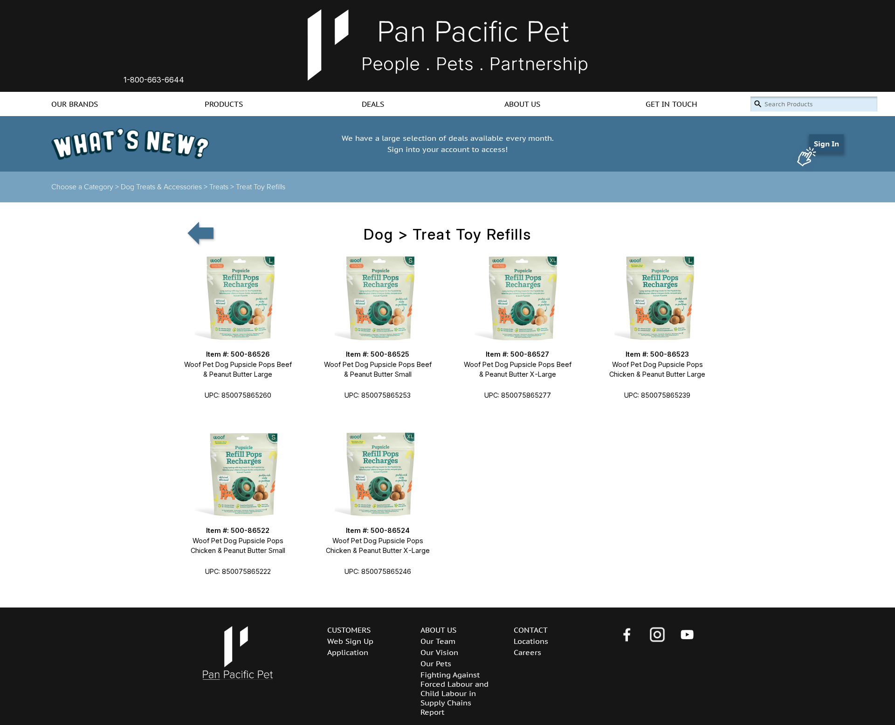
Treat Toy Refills (260, 187)
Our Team (437, 641)
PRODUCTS (224, 104)
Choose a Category (82, 187)
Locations (531, 641)
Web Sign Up (350, 641)
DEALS (373, 104)
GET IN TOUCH (671, 104)
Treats (218, 187)
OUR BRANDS (74, 104)
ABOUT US (522, 104)
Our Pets (435, 663)
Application (347, 652)
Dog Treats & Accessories (161, 187)
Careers (527, 652)
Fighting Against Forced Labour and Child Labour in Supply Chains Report (454, 693)
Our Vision (439, 652)
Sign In (826, 143)
